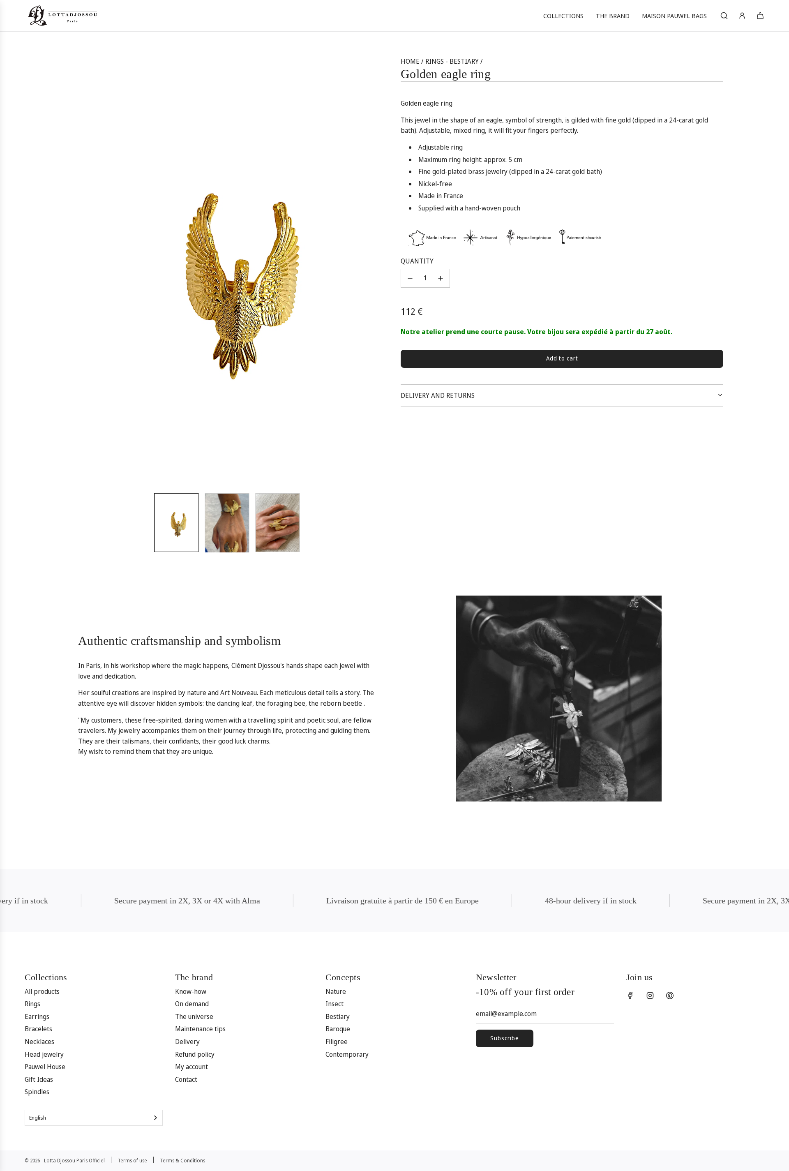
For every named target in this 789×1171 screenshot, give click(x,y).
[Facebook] (630, 995)
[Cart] (760, 16)
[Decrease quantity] (410, 278)
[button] (76, 271)
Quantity (417, 261)
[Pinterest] (670, 995)
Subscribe (504, 1038)
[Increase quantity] (440, 278)
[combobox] (94, 1118)
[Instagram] (650, 995)
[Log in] (742, 16)
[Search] (724, 16)
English (37, 1117)
